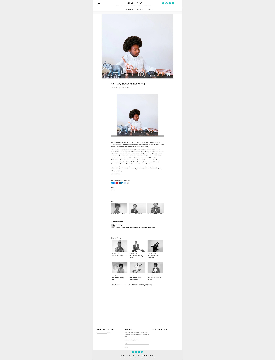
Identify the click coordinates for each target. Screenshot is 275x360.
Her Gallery (129, 9)
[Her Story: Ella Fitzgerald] (137, 208)
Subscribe (126, 347)
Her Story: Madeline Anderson (155, 213)
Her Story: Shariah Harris (154, 278)
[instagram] (170, 3)
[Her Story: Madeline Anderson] (155, 208)
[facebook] (163, 3)
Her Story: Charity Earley (136, 256)
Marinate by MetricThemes (129, 357)
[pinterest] (173, 3)
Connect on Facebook (160, 329)
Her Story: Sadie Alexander (118, 213)
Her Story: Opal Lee (119, 256)
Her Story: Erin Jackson (153, 256)
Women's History (115, 87)
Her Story (140, 9)
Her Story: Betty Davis (118, 278)
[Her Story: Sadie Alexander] (119, 208)
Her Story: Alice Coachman (135, 278)
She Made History (134, 3)
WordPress (151, 357)
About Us (150, 9)
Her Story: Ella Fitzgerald (135, 213)
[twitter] (166, 3)
